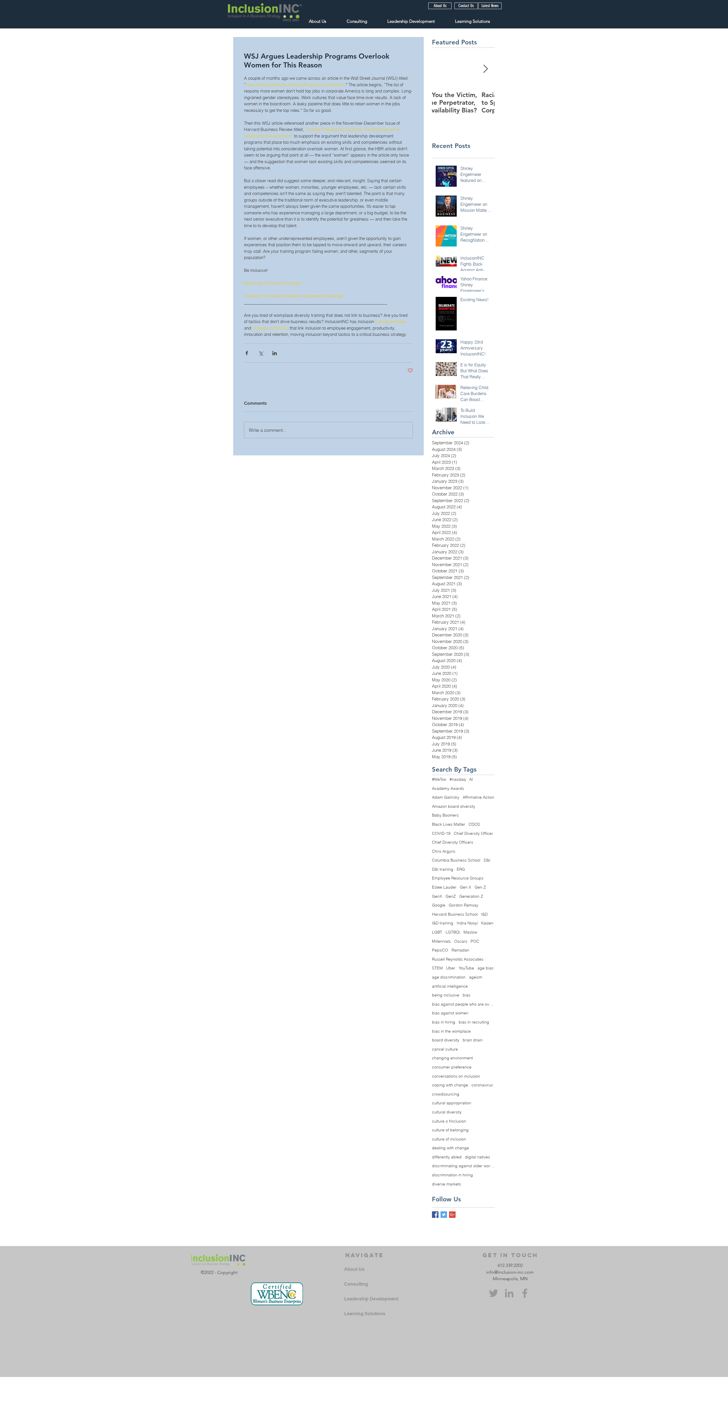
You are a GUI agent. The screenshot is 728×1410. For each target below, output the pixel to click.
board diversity (445, 1040)
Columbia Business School (456, 860)
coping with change (450, 1085)
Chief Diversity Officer (473, 833)
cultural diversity (447, 1112)
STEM (437, 968)
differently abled (447, 1157)
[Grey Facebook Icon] (525, 1293)
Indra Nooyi (467, 923)
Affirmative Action (478, 797)
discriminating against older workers (463, 1165)
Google (438, 905)
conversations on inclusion (456, 1076)
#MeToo (439, 779)
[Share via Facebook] (246, 353)
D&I (487, 860)
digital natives (477, 1157)
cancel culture (445, 1049)
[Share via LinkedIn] (274, 353)
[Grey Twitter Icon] (493, 1293)
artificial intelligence (450, 986)
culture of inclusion (449, 1139)
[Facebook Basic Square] (435, 1214)
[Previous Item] (441, 69)
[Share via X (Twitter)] (260, 353)
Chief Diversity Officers (452, 842)
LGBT (437, 932)
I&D (484, 914)
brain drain (473, 1040)
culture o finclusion (449, 1121)
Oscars (460, 941)
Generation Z (471, 896)
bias (466, 995)
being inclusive (445, 995)
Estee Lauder (444, 887)
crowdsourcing (445, 1094)
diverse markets (446, 1184)
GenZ (451, 896)
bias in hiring (443, 1022)
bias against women (450, 1013)
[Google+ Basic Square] (452, 1214)
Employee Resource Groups (457, 878)
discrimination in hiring (452, 1174)
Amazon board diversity (453, 806)
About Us (354, 1269)
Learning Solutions (364, 1313)
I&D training (442, 923)
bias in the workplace (451, 1031)
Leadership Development (371, 1299)
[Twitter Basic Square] (443, 1214)
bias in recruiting (474, 1022)
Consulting (356, 1284)
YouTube (466, 968)
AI (471, 779)
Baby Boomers (445, 815)
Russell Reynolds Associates (457, 959)
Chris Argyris (443, 851)
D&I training (442, 869)
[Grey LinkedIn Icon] (509, 1293)
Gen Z (480, 887)
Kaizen (487, 923)
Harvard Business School (455, 914)
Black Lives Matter (448, 824)
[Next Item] (485, 69)
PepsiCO (440, 950)
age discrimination (449, 977)
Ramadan (460, 950)
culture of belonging (450, 1129)
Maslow (470, 932)
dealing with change (450, 1147)
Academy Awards (448, 788)
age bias (485, 968)
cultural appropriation (451, 1102)
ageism (475, 977)
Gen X (465, 887)
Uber (450, 968)
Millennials (441, 941)
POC (475, 941)
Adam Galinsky (445, 797)
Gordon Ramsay (463, 905)
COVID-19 (441, 833)
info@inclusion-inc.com (510, 1272)
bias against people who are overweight (463, 1004)
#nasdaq (458, 779)
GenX (437, 896)
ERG (461, 869)
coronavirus (482, 1085)
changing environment (452, 1057)
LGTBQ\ (453, 932)
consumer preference (451, 1067)
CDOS (474, 824)
